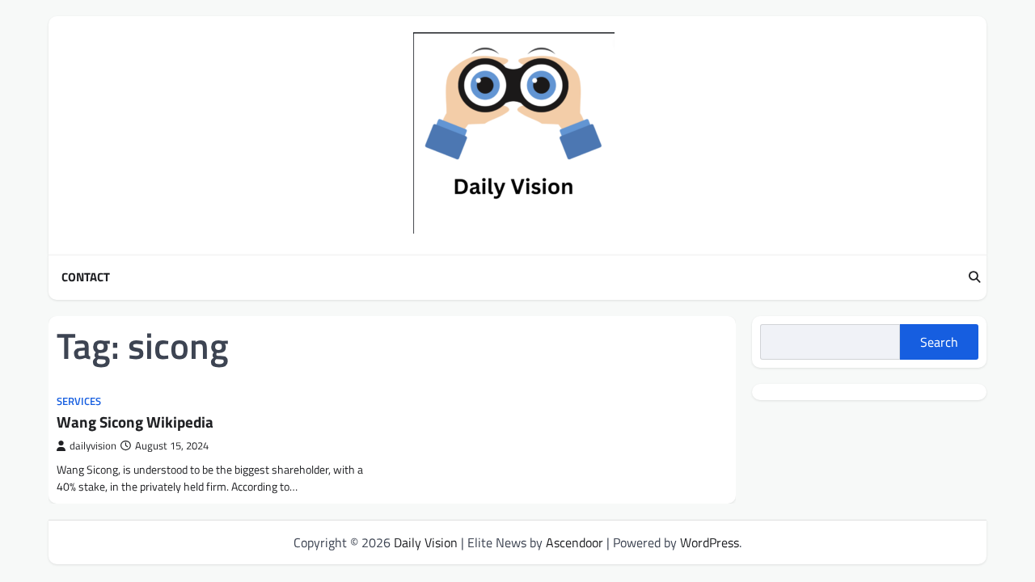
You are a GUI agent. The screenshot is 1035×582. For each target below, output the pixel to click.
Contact (85, 277)
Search (939, 342)
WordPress (709, 542)
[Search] (974, 277)
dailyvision (93, 445)
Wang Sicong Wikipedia (135, 422)
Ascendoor (574, 542)
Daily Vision (426, 542)
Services (79, 401)
